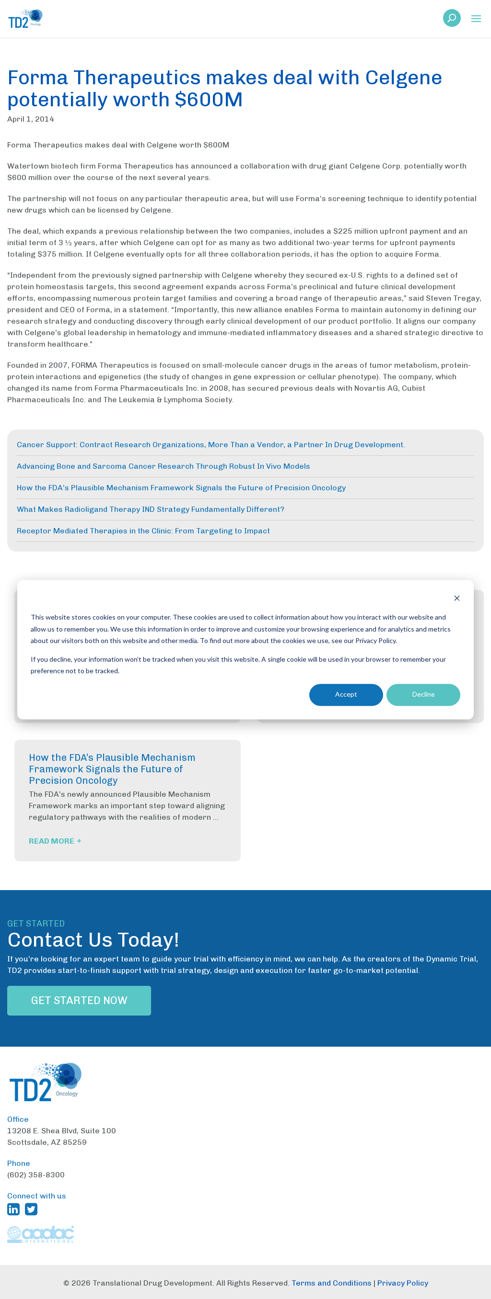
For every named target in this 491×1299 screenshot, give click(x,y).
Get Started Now (79, 1000)
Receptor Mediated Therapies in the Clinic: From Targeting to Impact (143, 530)
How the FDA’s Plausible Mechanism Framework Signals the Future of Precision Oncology (181, 487)
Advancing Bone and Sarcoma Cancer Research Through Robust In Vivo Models (163, 466)
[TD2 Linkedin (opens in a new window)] (15, 1209)
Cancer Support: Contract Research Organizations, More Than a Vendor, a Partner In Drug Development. (211, 444)
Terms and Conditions (332, 1283)
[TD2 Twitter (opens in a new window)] (33, 1209)
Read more (55, 841)
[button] (476, 19)
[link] (452, 20)
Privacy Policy (402, 1283)
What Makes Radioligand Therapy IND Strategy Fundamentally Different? (150, 509)
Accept (346, 694)
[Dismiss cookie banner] (457, 599)
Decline (423, 694)
